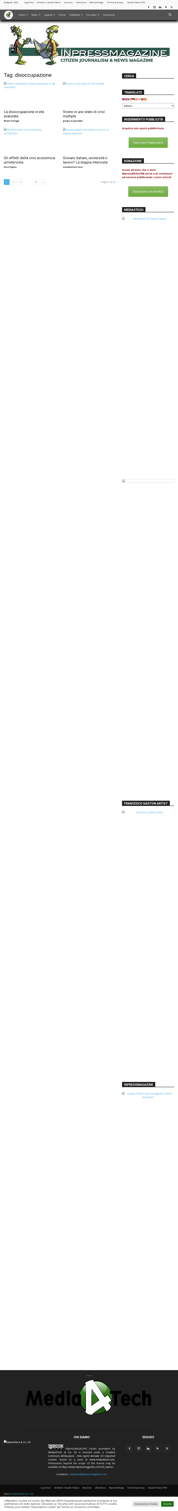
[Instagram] (154, 7)
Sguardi (48, 14)
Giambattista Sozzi (73, 167)
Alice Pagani (10, 167)
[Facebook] (148, 7)
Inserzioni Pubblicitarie (148, 143)
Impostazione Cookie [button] (146, 1503)
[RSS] (165, 7)
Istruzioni (68, 2)
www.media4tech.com (102, 1459)
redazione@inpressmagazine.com (88, 1474)
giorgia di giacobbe (73, 120)
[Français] (129, 99)
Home (22, 14)
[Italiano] (136, 99)
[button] (170, 15)
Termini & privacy (115, 2)
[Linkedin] (160, 7)
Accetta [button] (167, 1503)
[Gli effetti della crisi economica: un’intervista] (30, 141)
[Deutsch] (133, 99)
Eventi (62, 14)
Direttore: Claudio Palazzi (49, 2)
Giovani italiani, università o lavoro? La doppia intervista (85, 160)
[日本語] (139, 99)
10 (35, 182)
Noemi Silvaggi (11, 120)
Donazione (109, 14)
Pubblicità (75, 14)
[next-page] (43, 182)
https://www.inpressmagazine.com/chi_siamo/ (87, 1467)
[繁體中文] (123, 99)
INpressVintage (96, 2)
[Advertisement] (148, 772)
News (35, 14)
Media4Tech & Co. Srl (62, 1452)
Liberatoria (81, 2)
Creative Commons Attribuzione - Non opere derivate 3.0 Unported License (81, 1456)
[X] (171, 7)
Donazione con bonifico (148, 191)
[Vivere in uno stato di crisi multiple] (89, 94)
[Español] (145, 99)
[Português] (142, 99)
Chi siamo (91, 14)
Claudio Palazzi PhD (136, 2)
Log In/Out (29, 2)
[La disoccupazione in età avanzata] (30, 94)
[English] (126, 99)
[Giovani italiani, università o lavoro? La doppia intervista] (89, 141)
